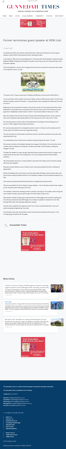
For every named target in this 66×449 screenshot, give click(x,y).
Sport (17, 16)
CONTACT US (9, 419)
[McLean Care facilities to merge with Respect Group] (57, 326)
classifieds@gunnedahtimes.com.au (19, 399)
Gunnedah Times (18, 225)
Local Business (27, 16)
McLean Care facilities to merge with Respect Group (25, 319)
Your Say (49, 16)
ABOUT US (9, 417)
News (11, 16)
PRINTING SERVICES (11, 428)
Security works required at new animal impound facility (27, 304)
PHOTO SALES (10, 426)
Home (4, 16)
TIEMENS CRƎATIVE (26, 445)
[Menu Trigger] (3, 1)
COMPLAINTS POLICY (12, 435)
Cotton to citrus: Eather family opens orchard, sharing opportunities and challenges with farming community (27, 286)
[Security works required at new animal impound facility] (57, 309)
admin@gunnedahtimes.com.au (17, 405)
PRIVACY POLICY (10, 433)
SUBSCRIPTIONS (10, 424)
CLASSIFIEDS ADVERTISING (13, 423)
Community (39, 16)
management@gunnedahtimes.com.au (22, 403)
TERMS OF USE (10, 436)
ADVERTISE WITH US (11, 421)
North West (59, 16)
